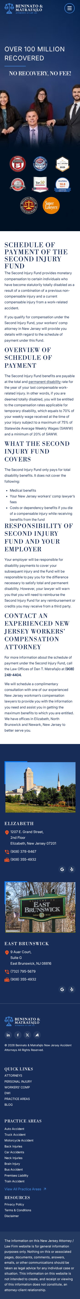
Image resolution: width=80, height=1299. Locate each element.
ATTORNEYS (13, 1075)
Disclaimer (12, 1216)
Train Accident (14, 1181)
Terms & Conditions (17, 1210)
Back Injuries (13, 1146)
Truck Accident (15, 1134)
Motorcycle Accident (18, 1140)
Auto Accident (14, 1129)
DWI (7, 1093)
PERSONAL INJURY (18, 1081)
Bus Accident (13, 1169)
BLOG (8, 1104)
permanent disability (45, 381)
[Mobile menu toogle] (69, 8)
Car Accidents (14, 1152)
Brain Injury (12, 1163)
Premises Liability (16, 1175)
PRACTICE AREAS (17, 1099)
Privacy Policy (14, 1204)
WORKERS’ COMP (17, 1087)
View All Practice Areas (23, 1189)
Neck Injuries (13, 1158)
